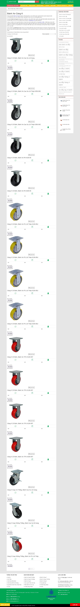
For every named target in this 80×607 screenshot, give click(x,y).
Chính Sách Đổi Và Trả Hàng (13, 582)
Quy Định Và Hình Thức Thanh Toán (14, 584)
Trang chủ (24, 5)
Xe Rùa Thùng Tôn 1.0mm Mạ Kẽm (66, 115)
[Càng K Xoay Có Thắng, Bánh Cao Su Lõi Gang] (16, 477)
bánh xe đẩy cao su (63, 52)
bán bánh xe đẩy (64, 44)
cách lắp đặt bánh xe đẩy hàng (63, 61)
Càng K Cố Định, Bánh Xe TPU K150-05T (20, 423)
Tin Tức (8, 586)
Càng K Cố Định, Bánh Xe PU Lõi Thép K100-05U (22, 224)
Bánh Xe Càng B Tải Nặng (64, 14)
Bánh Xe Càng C (62, 16)
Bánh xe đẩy (32, 5)
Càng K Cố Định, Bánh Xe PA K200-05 (19, 191)
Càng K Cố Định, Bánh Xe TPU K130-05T (20, 390)
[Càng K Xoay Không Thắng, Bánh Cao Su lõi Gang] (16, 510)
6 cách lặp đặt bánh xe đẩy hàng (63, 42)
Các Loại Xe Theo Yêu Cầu (64, 26)
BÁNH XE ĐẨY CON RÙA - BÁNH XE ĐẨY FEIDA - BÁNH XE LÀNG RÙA (51, 3)
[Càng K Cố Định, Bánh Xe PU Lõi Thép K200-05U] (16, 311)
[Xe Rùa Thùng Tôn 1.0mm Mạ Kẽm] (61, 115)
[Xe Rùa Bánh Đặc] (61, 125)
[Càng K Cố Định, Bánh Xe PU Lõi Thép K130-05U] (16, 244)
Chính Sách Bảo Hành (11, 581)
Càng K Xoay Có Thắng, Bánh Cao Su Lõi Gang (22, 490)
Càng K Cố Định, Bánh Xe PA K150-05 (19, 157)
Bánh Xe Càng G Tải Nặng (64, 18)
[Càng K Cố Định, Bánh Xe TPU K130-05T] (16, 377)
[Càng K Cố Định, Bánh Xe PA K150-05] (16, 145)
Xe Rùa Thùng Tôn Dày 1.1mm (66, 101)
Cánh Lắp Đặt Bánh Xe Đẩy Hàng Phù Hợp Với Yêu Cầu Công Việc (65, 63)
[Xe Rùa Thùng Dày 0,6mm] (61, 111)
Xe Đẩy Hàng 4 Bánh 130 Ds (66, 129)
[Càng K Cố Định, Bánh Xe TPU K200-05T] (16, 444)
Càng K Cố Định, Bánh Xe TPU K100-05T (20, 357)
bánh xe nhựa (61, 46)
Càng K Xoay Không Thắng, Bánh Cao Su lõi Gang (23, 523)
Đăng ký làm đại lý (62, 5)
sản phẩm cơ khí (67, 65)
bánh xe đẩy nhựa (62, 57)
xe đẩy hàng (62, 74)
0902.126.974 (70, 2)
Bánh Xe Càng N (62, 24)
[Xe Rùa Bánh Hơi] (61, 120)
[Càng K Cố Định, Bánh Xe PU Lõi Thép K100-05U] (16, 211)
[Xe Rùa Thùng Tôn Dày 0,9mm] (61, 106)
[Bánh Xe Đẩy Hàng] (11, 2)
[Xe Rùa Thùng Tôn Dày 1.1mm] (61, 101)
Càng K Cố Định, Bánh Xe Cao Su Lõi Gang (20, 58)
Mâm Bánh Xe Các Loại (63, 30)
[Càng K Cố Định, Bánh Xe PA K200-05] (16, 178)
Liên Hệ (70, 5)
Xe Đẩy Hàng (40, 5)
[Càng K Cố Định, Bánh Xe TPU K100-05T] (16, 344)
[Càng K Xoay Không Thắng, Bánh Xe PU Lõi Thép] (16, 543)
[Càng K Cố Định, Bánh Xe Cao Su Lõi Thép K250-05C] (16, 78)
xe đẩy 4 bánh (64, 71)
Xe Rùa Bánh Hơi (65, 119)
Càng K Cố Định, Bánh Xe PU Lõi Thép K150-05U (22, 290)
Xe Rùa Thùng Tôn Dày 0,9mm (66, 106)
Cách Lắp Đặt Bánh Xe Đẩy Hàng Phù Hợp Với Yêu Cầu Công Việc (65, 59)
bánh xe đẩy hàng (65, 55)
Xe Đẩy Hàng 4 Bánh (63, 34)
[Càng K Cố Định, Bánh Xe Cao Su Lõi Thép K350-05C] (16, 111)
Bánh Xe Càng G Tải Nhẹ (64, 20)
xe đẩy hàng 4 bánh (64, 83)
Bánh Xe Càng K (62, 22)
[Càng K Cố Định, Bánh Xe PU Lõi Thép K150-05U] (16, 278)
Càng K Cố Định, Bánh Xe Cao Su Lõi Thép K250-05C (24, 91)
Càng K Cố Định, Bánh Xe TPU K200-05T (20, 456)
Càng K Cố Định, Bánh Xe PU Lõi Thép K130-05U (22, 257)
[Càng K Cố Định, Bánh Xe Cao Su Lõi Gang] (16, 45)
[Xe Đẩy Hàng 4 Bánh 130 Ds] (61, 130)
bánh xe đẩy (41, 22)
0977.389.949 (13, 599)
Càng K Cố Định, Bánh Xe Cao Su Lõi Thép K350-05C (24, 124)
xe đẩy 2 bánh (64, 68)
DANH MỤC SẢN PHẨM (13, 5)
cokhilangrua (30, 20)
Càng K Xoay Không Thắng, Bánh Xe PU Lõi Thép (22, 556)
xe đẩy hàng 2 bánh (64, 78)
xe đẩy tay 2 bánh (62, 87)
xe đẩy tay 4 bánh (65, 90)
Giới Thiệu (53, 5)
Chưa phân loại (62, 28)
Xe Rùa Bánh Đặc (65, 124)
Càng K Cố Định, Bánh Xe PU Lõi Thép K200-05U (22, 324)
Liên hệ (75, 605)
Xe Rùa (47, 5)
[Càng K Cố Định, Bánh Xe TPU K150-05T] (16, 410)
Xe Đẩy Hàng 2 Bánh (63, 32)
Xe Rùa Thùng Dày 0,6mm (66, 110)
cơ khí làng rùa (62, 65)
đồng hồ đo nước (61, 93)
